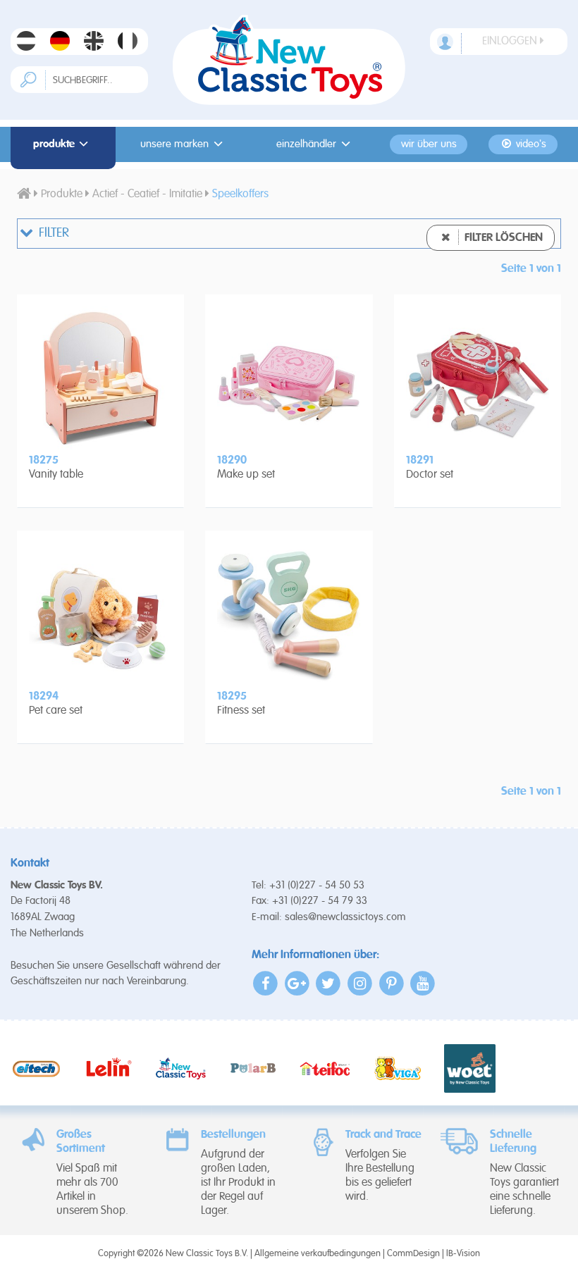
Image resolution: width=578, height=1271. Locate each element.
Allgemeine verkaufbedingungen (317, 1253)
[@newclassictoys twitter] (328, 983)
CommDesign (413, 1253)
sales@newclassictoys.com (345, 917)
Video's (529, 144)
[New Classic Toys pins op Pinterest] (391, 983)
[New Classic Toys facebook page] (266, 983)
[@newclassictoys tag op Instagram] (359, 983)
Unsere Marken (174, 144)
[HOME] (24, 194)
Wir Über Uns (429, 144)
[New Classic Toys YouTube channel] (422, 983)
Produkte (54, 144)
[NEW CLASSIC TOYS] (289, 60)
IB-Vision (463, 1253)
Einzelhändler (306, 144)
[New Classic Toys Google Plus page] (297, 983)
